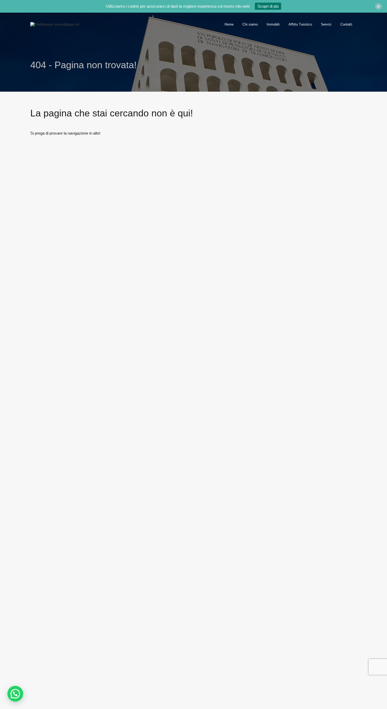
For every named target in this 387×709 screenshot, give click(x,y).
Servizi (326, 24)
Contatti (346, 24)
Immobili (273, 24)
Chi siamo (250, 24)
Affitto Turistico (300, 24)
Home (229, 24)
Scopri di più (268, 6)
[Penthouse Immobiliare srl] (54, 24)
